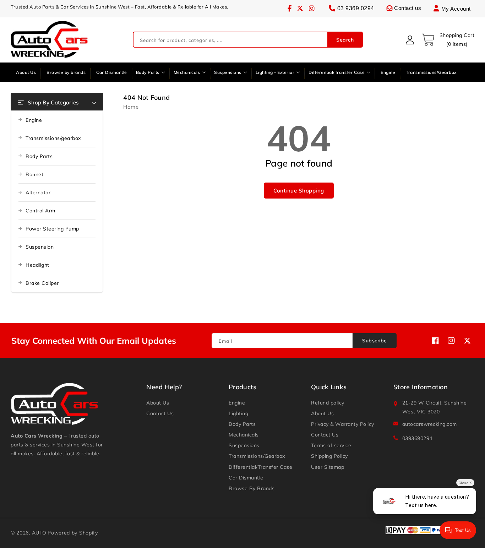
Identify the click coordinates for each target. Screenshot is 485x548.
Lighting (238, 413)
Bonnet (34, 174)
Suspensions (244, 445)
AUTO (39, 533)
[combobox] (248, 40)
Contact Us (160, 413)
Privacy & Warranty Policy (342, 424)
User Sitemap (327, 467)
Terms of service (331, 445)
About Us (157, 403)
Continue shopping (298, 190)
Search (345, 40)
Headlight (37, 265)
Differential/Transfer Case (260, 467)
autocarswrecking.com (429, 424)
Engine (34, 120)
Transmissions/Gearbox (257, 456)
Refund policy (327, 403)
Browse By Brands (251, 488)
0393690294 (417, 438)
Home (130, 106)
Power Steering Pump (52, 229)
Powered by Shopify (73, 533)
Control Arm (40, 210)
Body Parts (39, 156)
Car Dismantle (246, 477)
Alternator (38, 192)
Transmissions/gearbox (53, 138)
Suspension (40, 247)
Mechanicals (244, 435)
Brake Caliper (42, 283)
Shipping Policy (329, 456)
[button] (448, 40)
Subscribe (374, 340)
